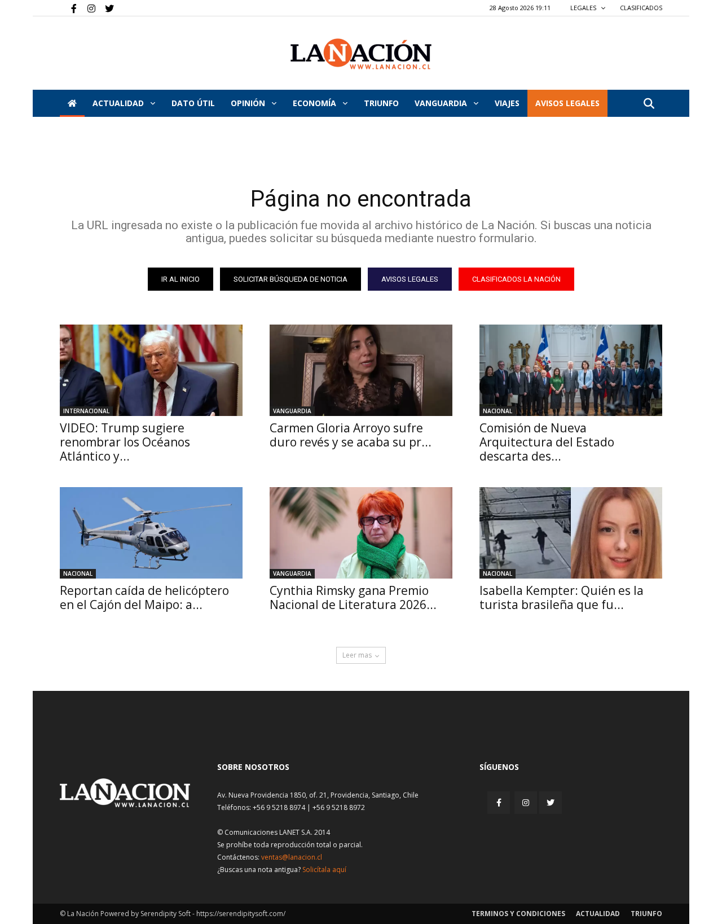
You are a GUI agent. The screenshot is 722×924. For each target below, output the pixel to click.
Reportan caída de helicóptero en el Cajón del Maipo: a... (144, 597)
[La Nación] (361, 53)
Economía (315, 103)
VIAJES (507, 103)
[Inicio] (72, 103)
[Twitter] (105, 8)
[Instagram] (86, 8)
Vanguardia (442, 103)
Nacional (497, 411)
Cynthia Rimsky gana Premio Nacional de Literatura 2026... (353, 597)
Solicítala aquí (324, 869)
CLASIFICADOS (641, 7)
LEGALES (584, 7)
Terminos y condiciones (518, 913)
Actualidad (119, 103)
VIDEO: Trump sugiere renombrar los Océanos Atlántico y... (125, 442)
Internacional (86, 411)
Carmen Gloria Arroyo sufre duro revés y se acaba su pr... (351, 435)
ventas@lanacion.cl (291, 857)
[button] (648, 104)
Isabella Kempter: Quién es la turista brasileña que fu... (561, 597)
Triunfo (381, 103)
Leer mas (357, 655)
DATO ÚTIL (193, 103)
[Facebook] (68, 8)
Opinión (249, 103)
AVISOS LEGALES (567, 103)
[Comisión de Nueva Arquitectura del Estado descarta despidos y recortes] (570, 370)
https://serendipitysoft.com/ (240, 913)
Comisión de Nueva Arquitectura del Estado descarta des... (546, 442)
